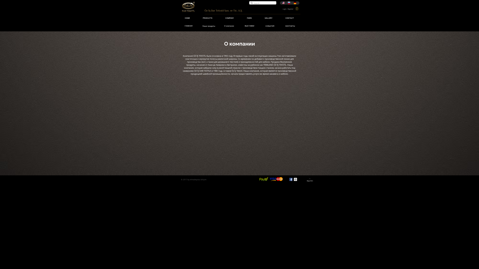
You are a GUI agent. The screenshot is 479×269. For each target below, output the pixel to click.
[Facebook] (291, 179)
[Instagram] (295, 179)
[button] (297, 8)
